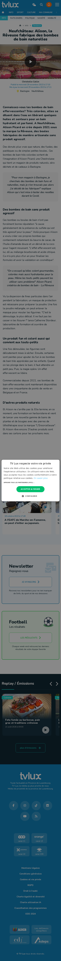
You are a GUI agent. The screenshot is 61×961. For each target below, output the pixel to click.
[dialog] (31, 480)
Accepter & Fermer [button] (30, 489)
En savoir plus (41, 478)
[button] (30, 482)
